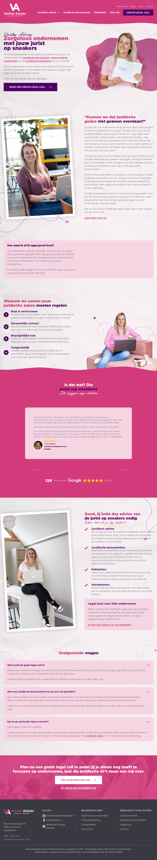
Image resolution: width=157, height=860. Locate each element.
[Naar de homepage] (19, 811)
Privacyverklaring (90, 820)
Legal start (126, 824)
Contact (149, 6)
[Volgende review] (121, 470)
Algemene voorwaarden (94, 815)
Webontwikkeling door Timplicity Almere (45, 849)
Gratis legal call (138, 12)
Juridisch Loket (94, 736)
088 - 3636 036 (12, 836)
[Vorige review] (35, 470)
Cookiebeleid (88, 824)
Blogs (133, 6)
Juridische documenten (76, 12)
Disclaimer (87, 829)
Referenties (122, 6)
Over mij (114, 12)
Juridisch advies (47, 12)
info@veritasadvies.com (17, 839)
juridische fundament (38, 61)
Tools (140, 6)
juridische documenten (36, 57)
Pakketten (100, 12)
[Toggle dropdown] (58, 13)
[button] (30, 87)
